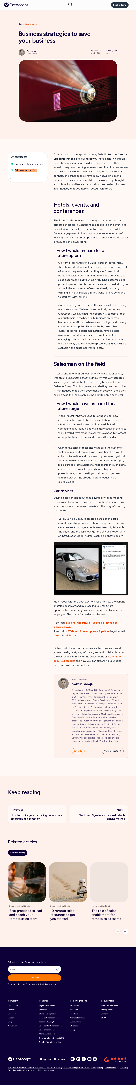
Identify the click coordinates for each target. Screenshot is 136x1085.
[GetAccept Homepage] (19, 1060)
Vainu (57, 635)
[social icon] (73, 1059)
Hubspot (71, 635)
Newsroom (12, 1026)
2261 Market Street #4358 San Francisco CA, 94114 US (32, 1067)
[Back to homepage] (16, 4)
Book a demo (119, 5)
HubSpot (74, 1010)
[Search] (70, 4)
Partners (11, 1010)
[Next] (125, 931)
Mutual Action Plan (47, 1034)
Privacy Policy (97, 1067)
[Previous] (118, 931)
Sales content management (51, 1026)
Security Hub (107, 1001)
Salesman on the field (26, 170)
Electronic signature (48, 1014)
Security (104, 1014)
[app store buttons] (45, 1060)
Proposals (43, 1010)
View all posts (111, 751)
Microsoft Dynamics (79, 1018)
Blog (20, 24)
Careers (11, 1018)
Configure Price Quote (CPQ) (51, 1038)
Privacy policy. (50, 984)
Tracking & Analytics (47, 1022)
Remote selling (30, 24)
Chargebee (74, 1026)
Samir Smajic (83, 684)
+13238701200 (83, 1067)
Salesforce (74, 1006)
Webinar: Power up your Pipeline (88, 631)
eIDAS (103, 1018)
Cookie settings (111, 1067)
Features (43, 1001)
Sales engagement (47, 1030)
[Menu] (131, 5)
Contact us (13, 1006)
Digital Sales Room (47, 1006)
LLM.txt (123, 1067)
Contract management (49, 1018)
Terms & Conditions (109, 1006)
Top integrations (78, 1001)
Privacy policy (107, 1010)
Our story (12, 1014)
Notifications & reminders (50, 1042)
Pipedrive (74, 1014)
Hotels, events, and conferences (29, 164)
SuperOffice (75, 1022)
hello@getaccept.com (66, 1067)
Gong (72, 1030)
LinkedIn (78, 751)
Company (13, 1001)
